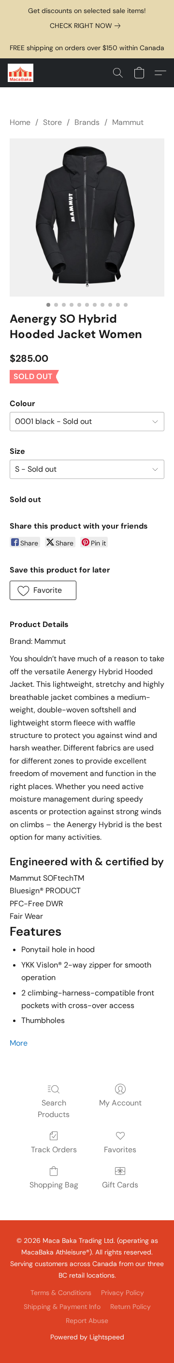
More (19, 1043)
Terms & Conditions (60, 1292)
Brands (87, 122)
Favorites (120, 1150)
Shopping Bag (53, 1185)
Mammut (128, 122)
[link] (87, 25)
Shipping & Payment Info (62, 1306)
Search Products (54, 1108)
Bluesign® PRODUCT (45, 890)
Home (20, 122)
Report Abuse (87, 1320)
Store (52, 122)
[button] (21, 72)
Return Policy (130, 1306)
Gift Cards (120, 1185)
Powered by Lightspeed (87, 1337)
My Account (120, 1103)
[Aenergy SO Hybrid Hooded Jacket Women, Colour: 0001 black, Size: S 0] (87, 217)
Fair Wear (26, 916)
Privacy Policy (122, 1292)
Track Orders (54, 1150)
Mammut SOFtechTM (47, 878)
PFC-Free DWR (36, 904)
